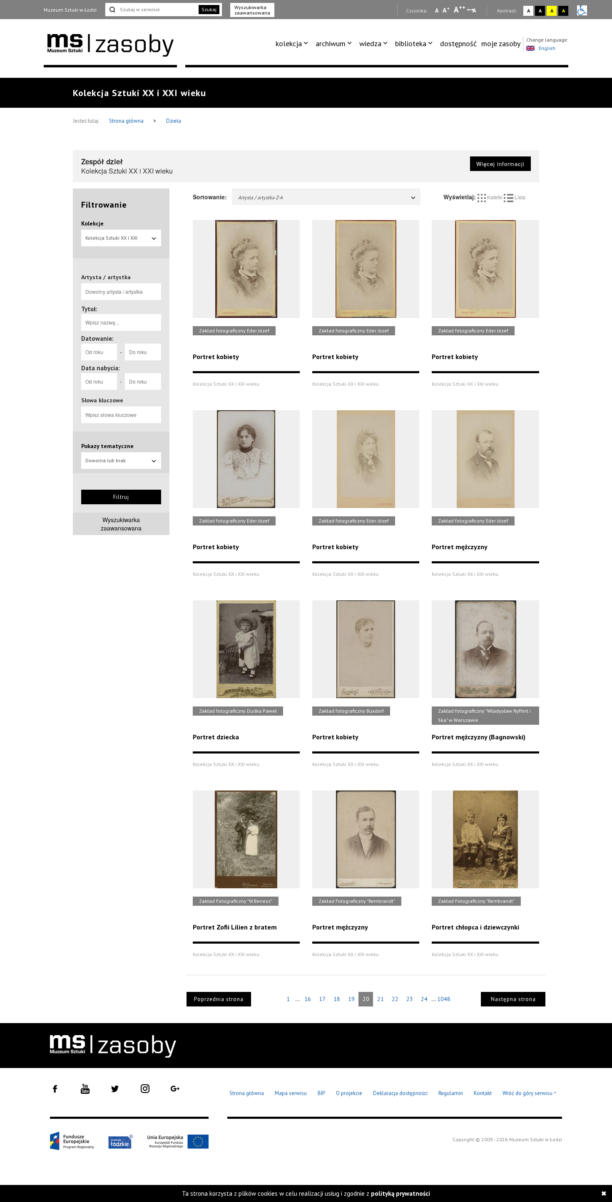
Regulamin (450, 1093)
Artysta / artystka (106, 277)
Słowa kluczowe (102, 400)
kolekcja (289, 43)
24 (424, 999)
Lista (519, 197)
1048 (443, 999)
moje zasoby (500, 43)
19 (351, 999)
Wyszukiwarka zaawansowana (252, 10)
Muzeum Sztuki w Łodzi (70, 10)
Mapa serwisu (291, 1093)
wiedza (370, 43)
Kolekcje (92, 223)
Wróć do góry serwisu (530, 1094)
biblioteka (410, 43)
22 (395, 999)
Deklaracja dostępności (400, 1093)
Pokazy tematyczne (107, 446)
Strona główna (127, 120)
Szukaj (209, 9)
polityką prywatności (400, 1193)
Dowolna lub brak (105, 460)
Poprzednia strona (219, 999)
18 (336, 999)
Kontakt (483, 1093)
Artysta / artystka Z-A (260, 197)
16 (307, 999)
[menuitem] (293, 44)
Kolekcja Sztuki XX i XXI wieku (111, 240)
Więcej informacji (500, 164)
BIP (321, 1093)
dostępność (458, 43)
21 (380, 999)
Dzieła (173, 120)
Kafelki (495, 197)
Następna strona (513, 999)
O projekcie (349, 1093)
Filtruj (121, 497)
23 (409, 999)
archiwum (331, 43)
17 (322, 999)
